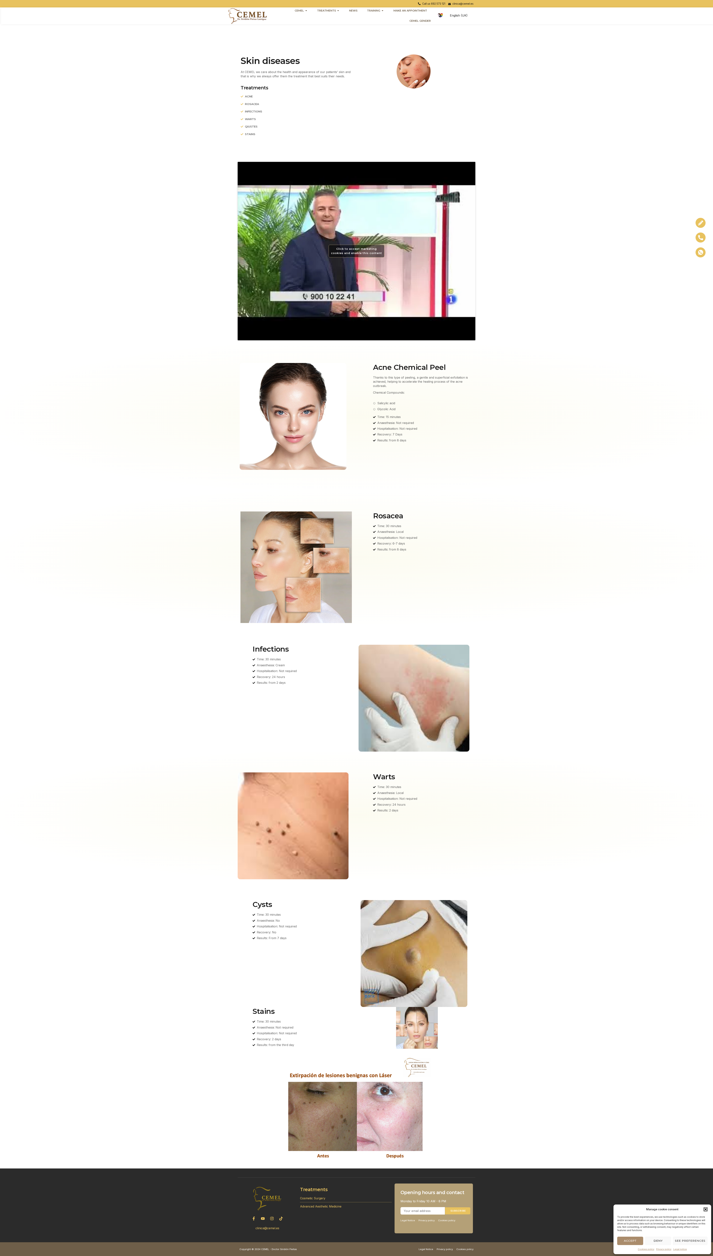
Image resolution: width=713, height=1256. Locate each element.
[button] (705, 1209)
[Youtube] (263, 1218)
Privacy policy (663, 1249)
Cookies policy (646, 1249)
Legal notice (680, 1249)
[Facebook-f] (254, 1218)
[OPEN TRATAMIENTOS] (338, 10)
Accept (630, 1240)
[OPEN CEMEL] (306, 10)
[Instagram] (272, 1218)
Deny (658, 1240)
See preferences (690, 1240)
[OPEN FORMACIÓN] (382, 10)
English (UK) (459, 15)
